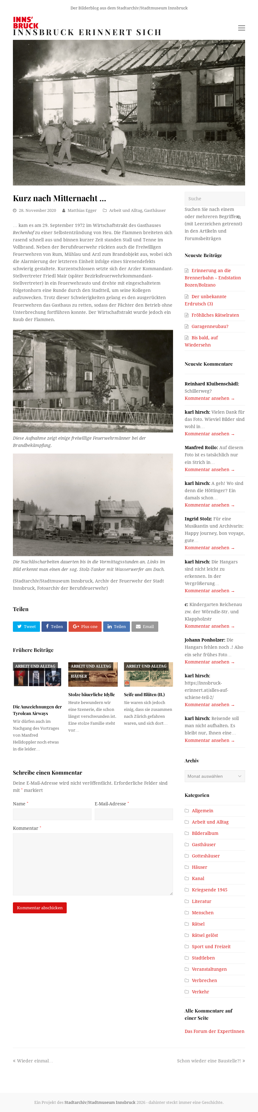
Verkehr (200, 991)
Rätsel (198, 924)
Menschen (203, 912)
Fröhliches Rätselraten (215, 315)
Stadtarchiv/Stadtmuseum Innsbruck (100, 1102)
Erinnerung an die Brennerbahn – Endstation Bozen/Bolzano (213, 277)
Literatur (201, 901)
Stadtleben (203, 957)
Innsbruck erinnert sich (88, 31)
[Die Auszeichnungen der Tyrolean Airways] (37, 680)
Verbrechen (204, 980)
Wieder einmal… (35, 1060)
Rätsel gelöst (205, 935)
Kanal (198, 878)
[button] (26, 626)
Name (20, 803)
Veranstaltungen (209, 969)
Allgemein (202, 810)
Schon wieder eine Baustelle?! (209, 1060)
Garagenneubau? (210, 326)
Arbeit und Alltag (125, 210)
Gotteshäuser (206, 855)
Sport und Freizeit (211, 946)
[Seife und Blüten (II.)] (148, 674)
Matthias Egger (82, 210)
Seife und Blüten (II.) (144, 694)
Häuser (79, 676)
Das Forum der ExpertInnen (214, 1031)
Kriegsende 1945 (209, 889)
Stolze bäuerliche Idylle (91, 694)
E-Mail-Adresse (112, 803)
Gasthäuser (155, 210)
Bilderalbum (205, 833)
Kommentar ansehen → (210, 398)
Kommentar (27, 828)
